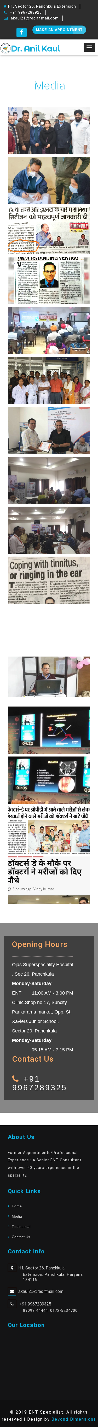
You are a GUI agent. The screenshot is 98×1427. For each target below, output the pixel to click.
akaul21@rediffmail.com (35, 18)
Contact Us (21, 1237)
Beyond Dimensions (73, 1419)
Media (17, 1216)
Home (17, 1206)
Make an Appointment (59, 30)
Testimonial (21, 1226)
